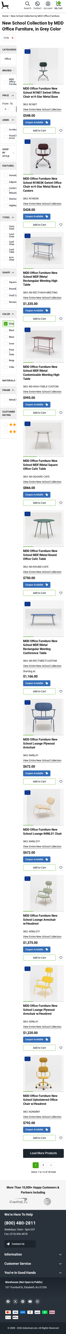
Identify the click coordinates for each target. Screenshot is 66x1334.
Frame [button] (6, 390)
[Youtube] (30, 1301)
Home (5, 16)
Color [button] (6, 314)
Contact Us (18, 1243)
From (5, 103)
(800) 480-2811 (20, 1223)
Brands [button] (7, 70)
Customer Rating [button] (8, 413)
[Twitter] (15, 1301)
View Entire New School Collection (42, 109)
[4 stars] (8, 431)
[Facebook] (8, 1301)
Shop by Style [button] (5, 153)
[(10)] (8, 424)
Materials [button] (8, 380)
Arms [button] (5, 120)
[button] (27, 6)
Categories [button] (9, 49)
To (11, 103)
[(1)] (8, 431)
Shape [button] (6, 272)
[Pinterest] (23, 1301)
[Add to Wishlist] (61, 131)
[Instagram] (37, 1301)
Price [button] (5, 95)
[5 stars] (8, 424)
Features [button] (8, 165)
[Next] (51, 1165)
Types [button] (6, 217)
